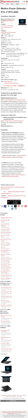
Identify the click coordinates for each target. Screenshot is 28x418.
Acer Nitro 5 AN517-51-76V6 (6, 287)
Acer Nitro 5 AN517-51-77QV (6, 291)
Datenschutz (14, 412)
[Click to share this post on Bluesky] (12, 206)
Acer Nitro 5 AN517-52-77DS (6, 275)
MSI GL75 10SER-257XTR (6, 232)
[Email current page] (15, 209)
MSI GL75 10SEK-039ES (6, 244)
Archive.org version (21, 100)
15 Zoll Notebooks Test (9, 100)
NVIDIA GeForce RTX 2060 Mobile (8, 32)
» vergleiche (21, 85)
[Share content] (2, 206)
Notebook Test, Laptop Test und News (9, 395)
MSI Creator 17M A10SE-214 (6, 258)
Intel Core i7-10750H (5, 25)
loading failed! (3, 401)
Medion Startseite (8, 81)
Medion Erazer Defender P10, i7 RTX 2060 (11, 187)
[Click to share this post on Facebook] (5, 206)
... (26, 4)
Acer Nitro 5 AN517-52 (5, 300)
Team (9, 412)
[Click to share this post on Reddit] (19, 206)
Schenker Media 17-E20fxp (6, 264)
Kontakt (20, 412)
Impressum (4, 412)
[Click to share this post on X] (15, 206)
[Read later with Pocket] (22, 206)
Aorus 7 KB (3, 247)
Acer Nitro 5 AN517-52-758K (6, 217)
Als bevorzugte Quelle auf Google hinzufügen (15, 202)
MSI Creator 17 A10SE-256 (6, 305)
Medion (24, 395)
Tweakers (6, 121)
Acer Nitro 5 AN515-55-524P (6, 348)
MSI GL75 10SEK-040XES (6, 278)
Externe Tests (19, 395)
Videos (17, 4)
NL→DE (12, 121)
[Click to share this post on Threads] (8, 206)
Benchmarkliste (19, 157)
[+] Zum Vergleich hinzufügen (9, 85)
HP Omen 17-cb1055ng (5, 321)
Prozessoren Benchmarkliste (12, 176)
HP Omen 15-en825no (5, 343)
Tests (7, 4)
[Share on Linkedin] (12, 208)
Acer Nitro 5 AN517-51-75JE (6, 296)
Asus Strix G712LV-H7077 (6, 229)
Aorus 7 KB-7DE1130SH (5, 261)
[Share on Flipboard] (25, 206)
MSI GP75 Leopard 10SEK (6, 267)
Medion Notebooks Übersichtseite (11, 83)
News (12, 4)
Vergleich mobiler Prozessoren (18, 174)
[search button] (23, 1)
